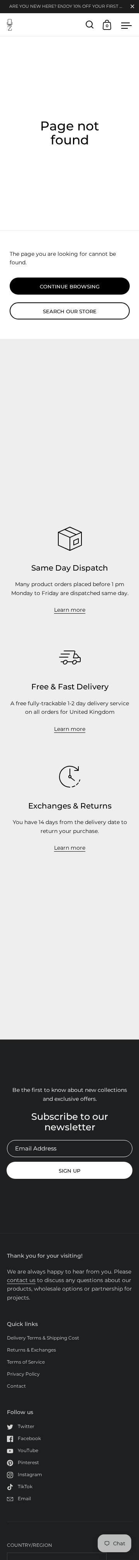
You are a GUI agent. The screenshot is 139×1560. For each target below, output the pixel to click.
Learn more (69, 609)
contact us (21, 1280)
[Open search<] (90, 25)
